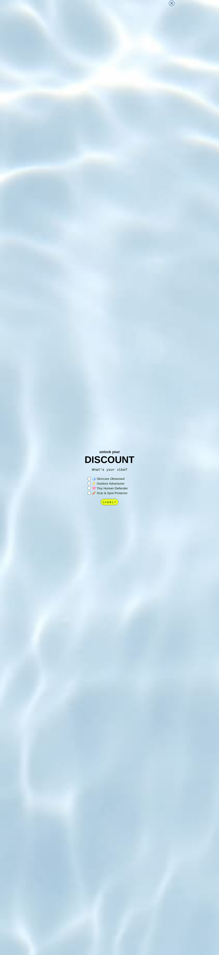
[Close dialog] (171, 3)
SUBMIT (109, 502)
